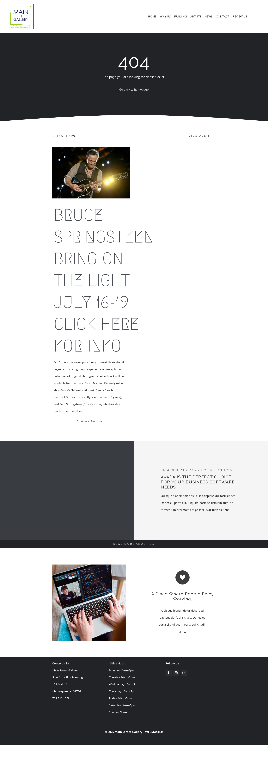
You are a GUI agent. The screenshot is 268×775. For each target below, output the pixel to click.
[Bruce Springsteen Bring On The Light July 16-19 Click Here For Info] (91, 172)
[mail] (184, 673)
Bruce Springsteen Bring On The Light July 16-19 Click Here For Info (104, 280)
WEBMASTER (154, 732)
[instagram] (176, 673)
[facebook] (169, 673)
